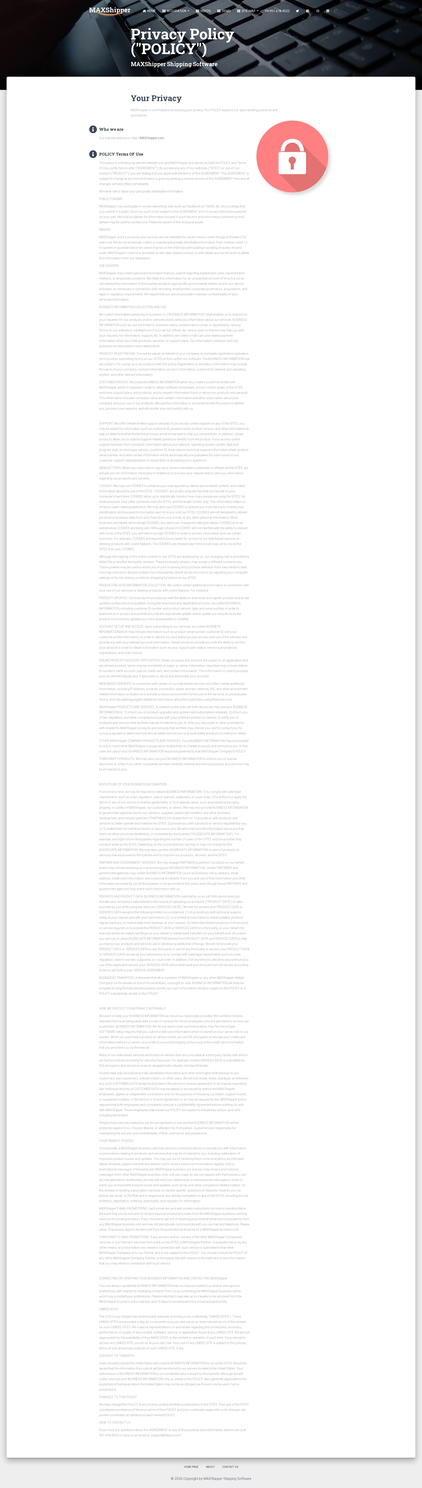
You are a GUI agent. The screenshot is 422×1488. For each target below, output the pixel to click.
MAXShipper (109, 9)
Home (151, 11)
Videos (205, 11)
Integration (176, 11)
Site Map (248, 11)
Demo (226, 11)
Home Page (191, 1466)
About (210, 1466)
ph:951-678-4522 (277, 11)
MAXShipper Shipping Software (227, 1479)
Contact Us (230, 1466)
